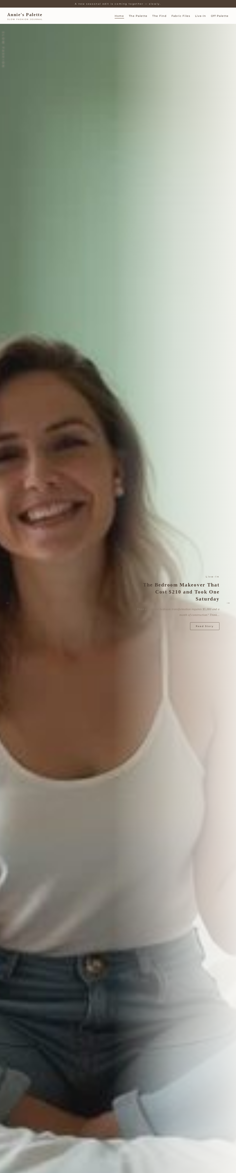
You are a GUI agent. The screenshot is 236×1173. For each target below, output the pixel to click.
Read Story (205, 623)
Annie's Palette (24, 14)
